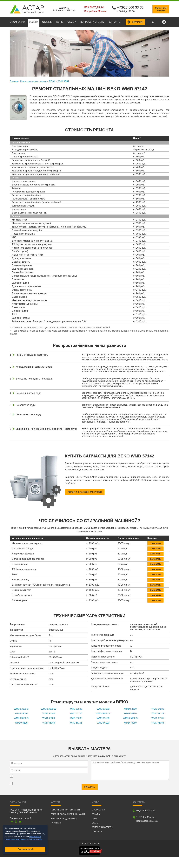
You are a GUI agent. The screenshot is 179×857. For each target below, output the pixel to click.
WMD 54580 (157, 709)
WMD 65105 (157, 718)
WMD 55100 (76, 713)
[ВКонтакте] (12, 821)
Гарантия (56, 823)
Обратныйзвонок (160, 9)
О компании (17, 22)
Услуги (33, 22)
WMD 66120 (103, 723)
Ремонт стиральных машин (33, 81)
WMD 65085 (76, 718)
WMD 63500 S (21, 718)
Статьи (71, 22)
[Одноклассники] (16, 821)
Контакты (115, 22)
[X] (20, 821)
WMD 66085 (48, 723)
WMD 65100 (103, 718)
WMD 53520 (76, 709)
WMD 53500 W (48, 709)
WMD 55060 (21, 713)
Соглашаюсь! (25, 849)
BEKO (52, 81)
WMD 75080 (130, 723)
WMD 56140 (130, 713)
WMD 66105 (76, 723)
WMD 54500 (130, 709)
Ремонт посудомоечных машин (68, 814)
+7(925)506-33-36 (130, 7)
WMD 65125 (21, 723)
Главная (14, 81)
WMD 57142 (63, 81)
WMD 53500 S (21, 709)
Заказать (155, 543)
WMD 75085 (157, 723)
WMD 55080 (48, 713)
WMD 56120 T (103, 713)
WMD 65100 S (130, 718)
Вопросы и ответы (92, 22)
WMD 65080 (48, 718)
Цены (59, 22)
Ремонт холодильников (64, 818)
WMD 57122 (157, 713)
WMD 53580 (103, 709)
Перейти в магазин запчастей (85, 492)
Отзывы (47, 22)
